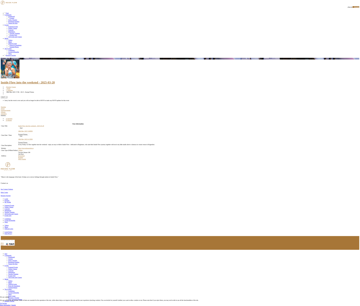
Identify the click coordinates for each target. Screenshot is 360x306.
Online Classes (12, 28)
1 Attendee (9, 90)
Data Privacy (8, 233)
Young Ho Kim (12, 23)
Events (6, 25)
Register (356, 7)
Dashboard (11, 16)
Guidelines (11, 50)
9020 (20, 159)
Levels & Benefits (13, 52)
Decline (4, 303)
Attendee (9, 118)
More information (5, 305)
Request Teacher (11, 55)
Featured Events (13, 26)
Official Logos (12, 43)
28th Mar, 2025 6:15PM (25, 139)
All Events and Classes (15, 37)
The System (8, 48)
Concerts (11, 30)
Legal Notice (8, 232)
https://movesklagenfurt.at (25, 148)
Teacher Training (15, 33)
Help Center (4, 192)
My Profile (7, 202)
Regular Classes (11, 87)
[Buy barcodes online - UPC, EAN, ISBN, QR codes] (8, 246)
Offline (20, 150)
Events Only (13, 35)
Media (6, 38)
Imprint (13, 305)
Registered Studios (13, 21)
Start (7, 13)
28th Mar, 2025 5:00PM (25, 131)
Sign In (349, 7)
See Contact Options (7, 189)
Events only (8, 215)
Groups (12, 18)
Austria (24, 159)
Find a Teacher (12, 20)
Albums (9, 120)
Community (8, 15)
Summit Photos (14, 47)
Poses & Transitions (15, 45)
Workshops (11, 32)
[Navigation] (1, 10)
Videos (10, 40)
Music (10, 42)
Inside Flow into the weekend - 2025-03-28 (28, 82)
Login (6, 199)
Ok (1, 303)
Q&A (10, 54)
